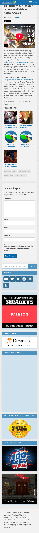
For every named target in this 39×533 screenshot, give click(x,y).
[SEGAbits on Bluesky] (12, 279)
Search (32, 266)
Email (6, 228)
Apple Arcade (22, 171)
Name (7, 219)
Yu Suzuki (24, 175)
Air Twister (7, 171)
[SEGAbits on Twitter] (18, 279)
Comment (8, 199)
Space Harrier (8, 175)
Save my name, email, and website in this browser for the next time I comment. (18, 248)
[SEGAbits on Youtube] (6, 279)
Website (7, 236)
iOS (29, 171)
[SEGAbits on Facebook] (24, 279)
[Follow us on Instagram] (30, 279)
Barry (18, 17)
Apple (14, 171)
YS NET (17, 175)
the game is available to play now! (17, 80)
